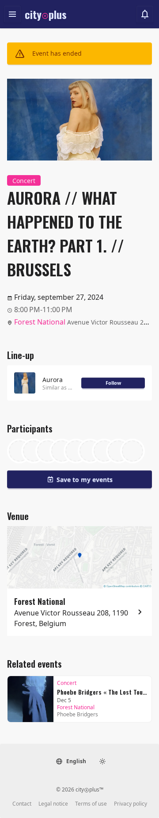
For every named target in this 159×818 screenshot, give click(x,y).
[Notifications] (145, 14)
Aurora (52, 379)
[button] (71, 761)
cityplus (46, 14)
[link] (79, 699)
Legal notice (53, 803)
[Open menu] (12, 14)
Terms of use (91, 803)
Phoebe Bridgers (77, 714)
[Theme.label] (102, 761)
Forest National (39, 322)
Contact (21, 803)
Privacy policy (130, 803)
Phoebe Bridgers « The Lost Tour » (102, 692)
